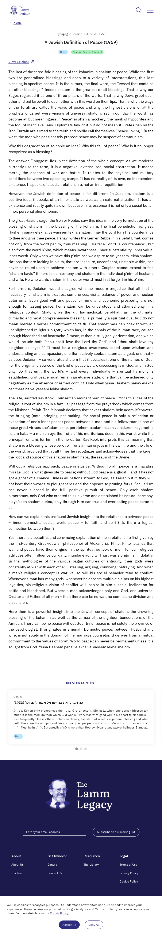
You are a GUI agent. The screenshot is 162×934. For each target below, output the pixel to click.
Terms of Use (128, 864)
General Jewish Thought (87, 52)
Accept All (69, 925)
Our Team (17, 873)
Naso (63, 52)
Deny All (94, 925)
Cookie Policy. (59, 913)
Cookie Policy (129, 881)
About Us (17, 864)
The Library (91, 864)
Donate (52, 864)
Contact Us (54, 873)
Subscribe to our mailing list (116, 832)
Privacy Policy (129, 873)
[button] (76, 748)
